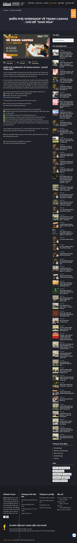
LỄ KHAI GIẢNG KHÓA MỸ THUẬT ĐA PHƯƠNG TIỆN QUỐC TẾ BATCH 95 (66, 407)
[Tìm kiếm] (71, 40)
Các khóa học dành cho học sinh (46, 501)
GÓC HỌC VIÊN (70, 3)
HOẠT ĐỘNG (53, 3)
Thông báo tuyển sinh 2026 (46, 498)
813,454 (22, 63)
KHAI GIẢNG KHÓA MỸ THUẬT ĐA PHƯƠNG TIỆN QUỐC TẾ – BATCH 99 (66, 270)
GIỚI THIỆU (61, 3)
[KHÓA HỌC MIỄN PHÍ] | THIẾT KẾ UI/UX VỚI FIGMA (66, 276)
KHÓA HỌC (39, 3)
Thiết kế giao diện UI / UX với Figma (29, 510)
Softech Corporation (9, 540)
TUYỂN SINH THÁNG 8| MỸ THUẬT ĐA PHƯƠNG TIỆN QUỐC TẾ (66, 155)
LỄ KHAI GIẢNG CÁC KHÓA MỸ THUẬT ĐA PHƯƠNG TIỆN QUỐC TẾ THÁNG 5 (66, 196)
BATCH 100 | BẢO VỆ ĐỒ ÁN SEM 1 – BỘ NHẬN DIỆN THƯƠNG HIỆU (66, 140)
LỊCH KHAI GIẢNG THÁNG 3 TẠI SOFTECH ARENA (67, 247)
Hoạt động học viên (44, 505)
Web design (57, 477)
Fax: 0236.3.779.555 (65, 510)
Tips (56, 458)
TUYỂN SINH (31, 3)
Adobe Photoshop (58, 471)
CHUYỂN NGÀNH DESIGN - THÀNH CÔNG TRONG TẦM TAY (67, 226)
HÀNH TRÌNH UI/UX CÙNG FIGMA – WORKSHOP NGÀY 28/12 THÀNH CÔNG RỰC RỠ (66, 65)
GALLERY (46, 3)
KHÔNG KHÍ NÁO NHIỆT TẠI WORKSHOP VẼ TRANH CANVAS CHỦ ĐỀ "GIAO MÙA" (66, 355)
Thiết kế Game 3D (26, 513)
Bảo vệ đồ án (58, 453)
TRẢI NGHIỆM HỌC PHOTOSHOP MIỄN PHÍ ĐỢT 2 (65, 363)
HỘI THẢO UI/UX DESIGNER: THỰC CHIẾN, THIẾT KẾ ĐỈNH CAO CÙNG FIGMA (66, 132)
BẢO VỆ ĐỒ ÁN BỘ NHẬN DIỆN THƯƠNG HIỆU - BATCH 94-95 (66, 299)
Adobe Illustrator (64, 468)
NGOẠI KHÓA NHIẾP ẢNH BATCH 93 (66, 399)
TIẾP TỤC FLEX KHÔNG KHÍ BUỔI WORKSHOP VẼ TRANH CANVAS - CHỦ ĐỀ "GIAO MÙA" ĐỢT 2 (66, 346)
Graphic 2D (65, 477)
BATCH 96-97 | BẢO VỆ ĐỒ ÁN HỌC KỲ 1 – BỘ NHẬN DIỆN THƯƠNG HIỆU (66, 188)
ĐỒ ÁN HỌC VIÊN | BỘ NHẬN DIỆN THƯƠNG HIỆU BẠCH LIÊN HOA (66, 292)
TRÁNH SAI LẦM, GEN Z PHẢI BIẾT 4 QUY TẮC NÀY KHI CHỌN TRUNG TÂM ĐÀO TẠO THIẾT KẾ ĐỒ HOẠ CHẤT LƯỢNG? (66, 115)
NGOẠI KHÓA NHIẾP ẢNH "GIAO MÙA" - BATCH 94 (66, 385)
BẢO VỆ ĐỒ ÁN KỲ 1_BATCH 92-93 (64, 321)
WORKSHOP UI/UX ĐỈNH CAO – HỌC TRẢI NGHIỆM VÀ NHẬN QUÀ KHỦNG (66, 81)
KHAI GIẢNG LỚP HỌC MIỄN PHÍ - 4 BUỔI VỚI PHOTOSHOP (65, 415)
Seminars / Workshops (61, 451)
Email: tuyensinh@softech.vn (65, 506)
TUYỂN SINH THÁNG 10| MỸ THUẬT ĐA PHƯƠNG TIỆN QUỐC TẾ (66, 148)
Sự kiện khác (58, 456)
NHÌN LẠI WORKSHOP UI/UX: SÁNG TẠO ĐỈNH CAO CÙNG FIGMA (66, 95)
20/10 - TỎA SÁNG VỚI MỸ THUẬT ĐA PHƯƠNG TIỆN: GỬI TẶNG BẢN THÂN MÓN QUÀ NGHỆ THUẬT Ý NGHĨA (66, 104)
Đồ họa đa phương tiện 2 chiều (28, 505)
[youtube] (7, 517)
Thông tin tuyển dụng (45, 508)
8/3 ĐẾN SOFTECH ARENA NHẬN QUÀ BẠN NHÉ (66, 254)
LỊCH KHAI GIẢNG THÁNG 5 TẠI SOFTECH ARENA (67, 210)
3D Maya (56, 480)
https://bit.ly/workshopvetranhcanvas (16, 105)
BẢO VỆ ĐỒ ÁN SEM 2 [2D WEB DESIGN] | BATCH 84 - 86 (67, 437)
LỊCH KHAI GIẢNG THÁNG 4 (67, 239)
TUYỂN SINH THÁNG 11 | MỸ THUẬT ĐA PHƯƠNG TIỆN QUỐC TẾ (66, 124)
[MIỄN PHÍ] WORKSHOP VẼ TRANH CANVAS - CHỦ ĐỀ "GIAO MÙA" (67, 378)
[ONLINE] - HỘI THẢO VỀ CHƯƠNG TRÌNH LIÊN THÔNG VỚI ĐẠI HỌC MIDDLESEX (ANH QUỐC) (66, 337)
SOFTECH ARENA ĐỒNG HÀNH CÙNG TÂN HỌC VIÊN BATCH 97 (66, 371)
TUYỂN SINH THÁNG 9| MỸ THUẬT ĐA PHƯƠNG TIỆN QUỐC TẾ (66, 163)
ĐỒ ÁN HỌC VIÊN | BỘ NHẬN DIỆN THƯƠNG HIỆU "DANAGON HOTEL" (66, 314)
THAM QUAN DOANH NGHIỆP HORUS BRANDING (67, 392)
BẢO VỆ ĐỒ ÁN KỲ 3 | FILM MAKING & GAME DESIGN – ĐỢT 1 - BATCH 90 (66, 218)
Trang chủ (6, 10)
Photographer (57, 474)
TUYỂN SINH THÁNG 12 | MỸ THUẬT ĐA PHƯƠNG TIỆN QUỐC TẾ (66, 88)
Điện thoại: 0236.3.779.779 (63, 502)
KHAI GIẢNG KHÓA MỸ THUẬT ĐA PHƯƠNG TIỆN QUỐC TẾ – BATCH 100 (66, 233)
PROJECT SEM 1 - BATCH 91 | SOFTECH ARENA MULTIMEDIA (66, 423)
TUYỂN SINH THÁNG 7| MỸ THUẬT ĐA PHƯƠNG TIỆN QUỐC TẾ (66, 170)
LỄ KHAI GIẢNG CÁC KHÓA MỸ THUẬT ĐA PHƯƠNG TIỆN (66, 262)
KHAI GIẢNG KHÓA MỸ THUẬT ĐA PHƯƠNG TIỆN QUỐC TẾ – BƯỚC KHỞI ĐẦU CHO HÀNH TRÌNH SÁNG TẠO (66, 55)
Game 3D (64, 480)
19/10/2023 (35, 63)
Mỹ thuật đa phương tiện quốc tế (29, 501)
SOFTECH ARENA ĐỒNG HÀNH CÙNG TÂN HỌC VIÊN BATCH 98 (66, 329)
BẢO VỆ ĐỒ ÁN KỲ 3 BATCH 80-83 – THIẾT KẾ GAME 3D (66, 307)
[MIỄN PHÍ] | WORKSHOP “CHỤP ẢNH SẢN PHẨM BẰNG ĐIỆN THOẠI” (66, 284)
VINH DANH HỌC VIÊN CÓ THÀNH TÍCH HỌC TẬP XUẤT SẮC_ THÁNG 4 (66, 203)
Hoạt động (10, 63)
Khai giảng (58, 448)
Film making (67, 474)
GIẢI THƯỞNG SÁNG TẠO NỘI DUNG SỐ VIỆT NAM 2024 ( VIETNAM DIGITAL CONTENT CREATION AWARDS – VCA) (66, 179)
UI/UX (55, 468)
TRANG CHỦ (23, 4)
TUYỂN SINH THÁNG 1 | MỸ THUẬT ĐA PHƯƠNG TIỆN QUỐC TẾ (66, 73)
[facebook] (4, 517)
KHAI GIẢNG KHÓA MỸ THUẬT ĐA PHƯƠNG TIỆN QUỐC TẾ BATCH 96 (66, 430)
